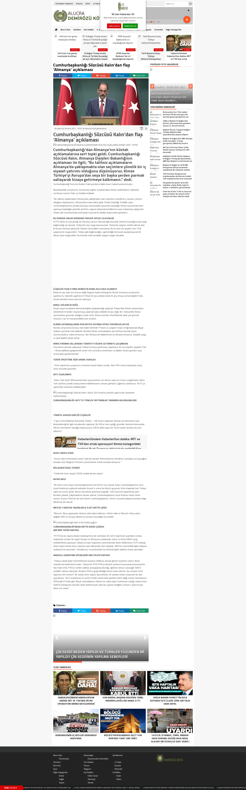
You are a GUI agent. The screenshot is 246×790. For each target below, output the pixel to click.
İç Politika (116, 772)
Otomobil (158, 29)
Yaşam (61, 782)
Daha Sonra (114, 26)
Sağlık (61, 779)
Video (118, 779)
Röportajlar (88, 755)
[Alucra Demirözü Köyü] (123, 10)
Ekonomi (57, 765)
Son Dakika (89, 29)
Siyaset (117, 765)
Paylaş (64, 75)
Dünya (86, 765)
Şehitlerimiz (118, 755)
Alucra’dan (65, 29)
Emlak (61, 775)
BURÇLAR (79, 4)
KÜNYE (87, 4)
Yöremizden (64, 758)
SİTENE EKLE (97, 4)
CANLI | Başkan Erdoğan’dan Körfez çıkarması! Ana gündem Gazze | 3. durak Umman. (83, 787)
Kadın (118, 775)
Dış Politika (88, 772)
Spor (55, 768)
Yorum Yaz (140, 75)
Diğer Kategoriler (174, 29)
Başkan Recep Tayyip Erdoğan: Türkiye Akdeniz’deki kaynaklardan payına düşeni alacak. (155, 787)
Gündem (77, 29)
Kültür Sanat (93, 775)
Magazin (147, 29)
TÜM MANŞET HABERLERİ (64, 4)
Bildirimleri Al (130, 26)
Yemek (90, 782)
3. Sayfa (117, 762)
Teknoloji (91, 779)
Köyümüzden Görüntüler (98, 758)
